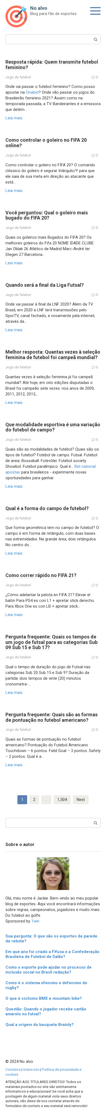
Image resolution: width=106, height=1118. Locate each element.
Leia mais (14, 118)
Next (81, 799)
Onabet (32, 92)
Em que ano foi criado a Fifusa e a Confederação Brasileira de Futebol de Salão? (52, 954)
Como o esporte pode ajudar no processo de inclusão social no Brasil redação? (48, 970)
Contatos (13, 1069)
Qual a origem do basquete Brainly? (39, 1024)
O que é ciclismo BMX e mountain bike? (43, 998)
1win (35, 921)
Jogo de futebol (18, 77)
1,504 (62, 799)
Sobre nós (31, 1069)
